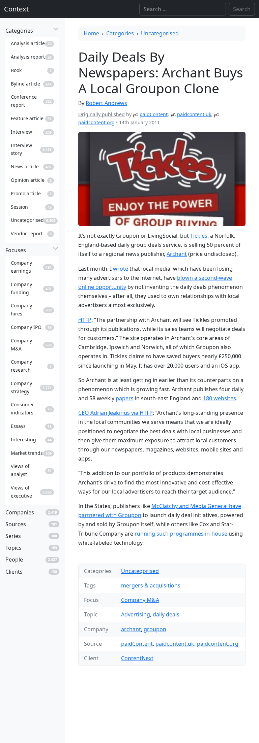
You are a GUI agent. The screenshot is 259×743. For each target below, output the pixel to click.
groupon (155, 629)
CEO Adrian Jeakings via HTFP (115, 412)
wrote (120, 268)
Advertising (135, 614)
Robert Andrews (106, 103)
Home (91, 33)
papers (125, 398)
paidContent (154, 114)
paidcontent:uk (194, 114)
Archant (177, 254)
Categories (120, 33)
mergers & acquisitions (150, 585)
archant (131, 629)
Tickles (198, 235)
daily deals (166, 614)
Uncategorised (160, 33)
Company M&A (140, 600)
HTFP (84, 320)
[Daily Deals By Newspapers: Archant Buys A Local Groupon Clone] (162, 179)
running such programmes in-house (181, 533)
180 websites (219, 398)
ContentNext (137, 658)
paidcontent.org (96, 122)
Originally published (101, 114)
